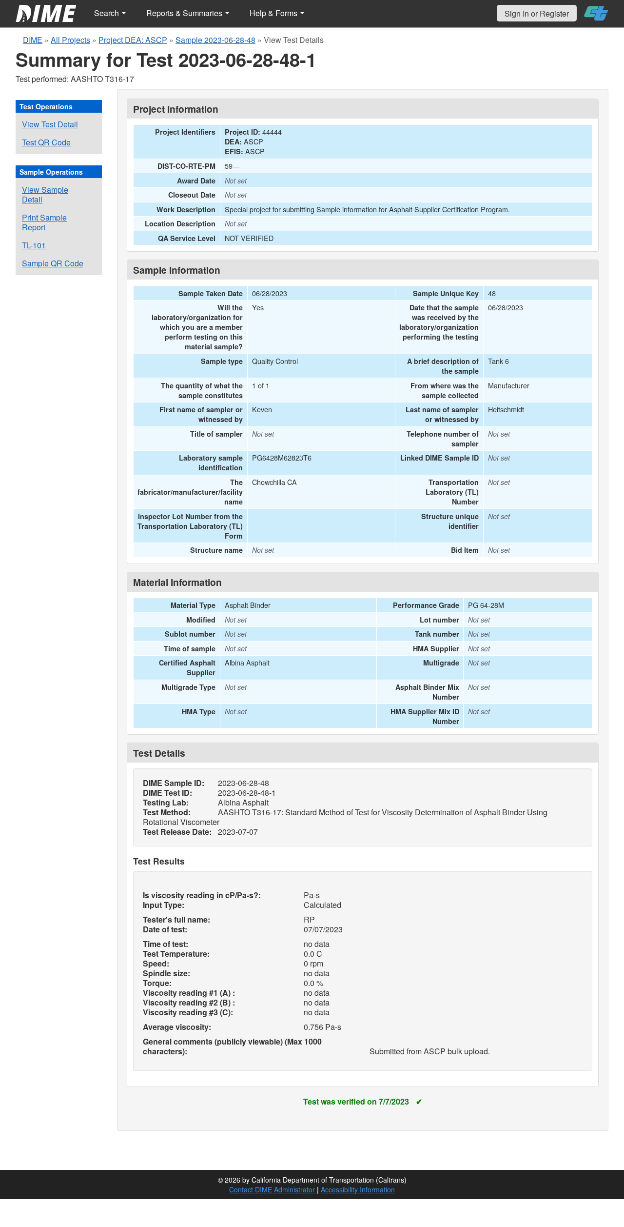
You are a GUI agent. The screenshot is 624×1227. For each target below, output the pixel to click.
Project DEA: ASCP (132, 39)
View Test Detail (50, 124)
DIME (32, 39)
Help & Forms (274, 13)
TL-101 (34, 245)
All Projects (70, 39)
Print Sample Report (44, 222)
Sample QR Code (52, 263)
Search (107, 13)
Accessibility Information (358, 1189)
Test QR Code (46, 142)
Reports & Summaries (185, 13)
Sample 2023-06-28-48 (215, 39)
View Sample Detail (45, 194)
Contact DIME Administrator (272, 1189)
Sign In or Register (537, 13)
